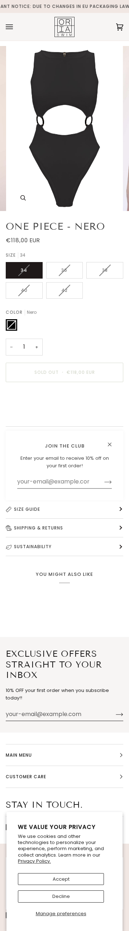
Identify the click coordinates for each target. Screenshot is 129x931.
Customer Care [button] (26, 777)
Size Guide (27, 509)
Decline (61, 896)
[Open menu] (16, 27)
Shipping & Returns (38, 528)
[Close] (112, 441)
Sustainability (33, 547)
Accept (61, 879)
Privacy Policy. (34, 861)
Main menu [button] (19, 755)
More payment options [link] (32, 415)
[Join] (113, 714)
